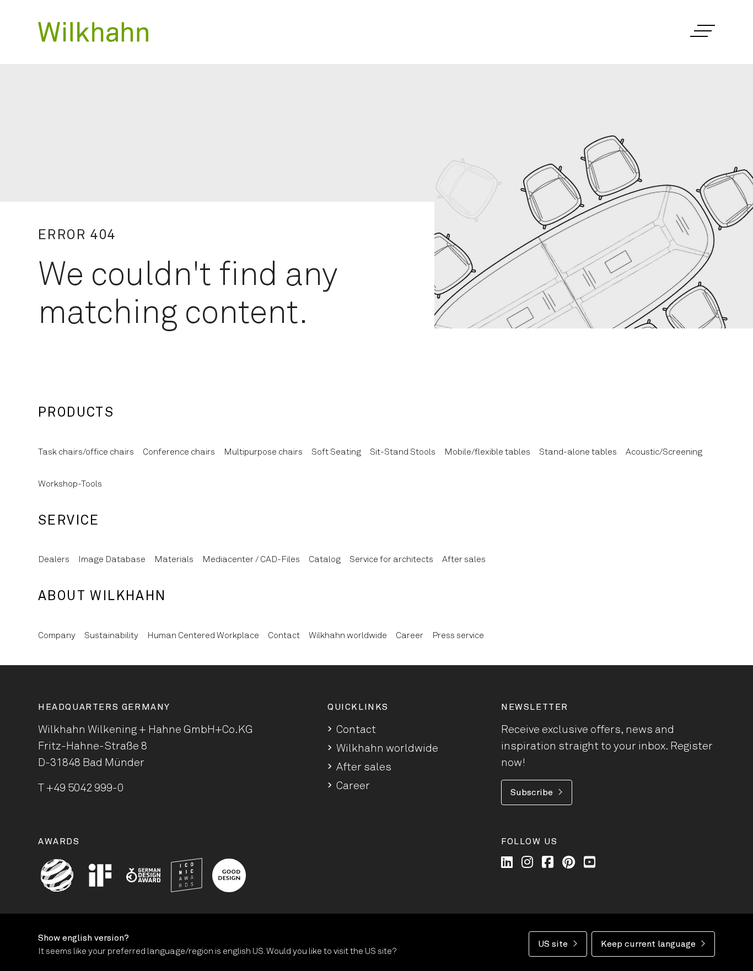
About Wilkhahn (102, 596)
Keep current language (648, 944)
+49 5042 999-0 (84, 788)
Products (76, 412)
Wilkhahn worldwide (387, 748)
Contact (356, 729)
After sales (363, 767)
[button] (702, 31)
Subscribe (531, 792)
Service (69, 520)
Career (353, 785)
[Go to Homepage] (93, 32)
